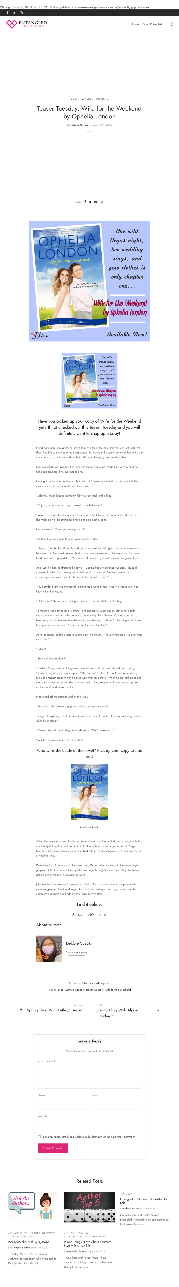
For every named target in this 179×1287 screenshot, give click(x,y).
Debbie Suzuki (79, 125)
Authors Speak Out (21, 1236)
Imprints (102, 98)
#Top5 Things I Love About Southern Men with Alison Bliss (87, 1244)
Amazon (78, 914)
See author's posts (76, 952)
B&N (91, 914)
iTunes (102, 914)
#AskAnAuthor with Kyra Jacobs (28, 1242)
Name (41, 1095)
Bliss (74, 98)
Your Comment (46, 1061)
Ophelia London (74, 990)
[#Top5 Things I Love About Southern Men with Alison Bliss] (89, 1207)
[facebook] (7, 13)
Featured (86, 98)
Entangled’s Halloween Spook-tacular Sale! (143, 1201)
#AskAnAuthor (18, 1233)
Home (135, 24)
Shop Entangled (152, 24)
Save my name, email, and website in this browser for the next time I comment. (89, 1137)
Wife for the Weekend (118, 990)
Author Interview (43, 1233)
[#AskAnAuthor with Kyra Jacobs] (33, 1205)
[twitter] (14, 13)
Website (42, 1116)
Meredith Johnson (20, 1247)
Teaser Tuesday (94, 990)
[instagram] (21, 13)
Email (95, 1095)
